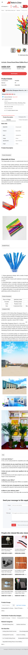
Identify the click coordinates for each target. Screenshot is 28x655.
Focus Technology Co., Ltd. (18, 649)
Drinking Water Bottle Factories (9, 631)
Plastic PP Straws (18, 608)
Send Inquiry (14, 73)
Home (2, 10)
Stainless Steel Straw (21, 624)
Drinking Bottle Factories (8, 634)
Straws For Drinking (21, 634)
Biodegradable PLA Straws (7, 608)
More (2, 644)
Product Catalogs (22, 605)
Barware (18, 10)
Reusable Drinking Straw (8, 624)
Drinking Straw (24, 10)
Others (2, 610)
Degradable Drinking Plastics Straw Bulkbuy (12, 641)
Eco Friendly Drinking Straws (9, 638)
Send (14, 525)
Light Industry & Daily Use (10, 10)
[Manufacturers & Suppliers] (14, 2)
